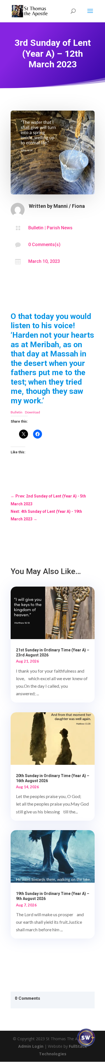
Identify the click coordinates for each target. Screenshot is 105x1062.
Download (32, 412)
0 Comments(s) (44, 244)
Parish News (60, 227)
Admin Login (30, 1046)
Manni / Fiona (69, 206)
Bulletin (35, 227)
